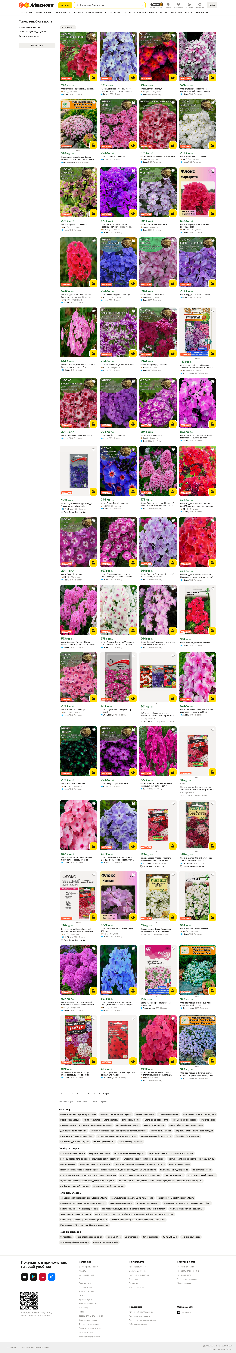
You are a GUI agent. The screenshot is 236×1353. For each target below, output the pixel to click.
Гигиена (82, 1279)
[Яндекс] (229, 1349)
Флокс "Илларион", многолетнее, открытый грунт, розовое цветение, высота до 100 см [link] (117, 575)
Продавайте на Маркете (139, 1316)
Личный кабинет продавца (141, 1312)
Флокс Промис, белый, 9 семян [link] (194, 928)
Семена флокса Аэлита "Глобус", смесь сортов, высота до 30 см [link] (75, 1073)
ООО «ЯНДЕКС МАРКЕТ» (221, 1346)
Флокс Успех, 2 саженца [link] (71, 574)
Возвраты (133, 1283)
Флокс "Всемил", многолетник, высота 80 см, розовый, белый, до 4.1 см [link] (158, 643)
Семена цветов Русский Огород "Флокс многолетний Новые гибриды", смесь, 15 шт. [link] (197, 366)
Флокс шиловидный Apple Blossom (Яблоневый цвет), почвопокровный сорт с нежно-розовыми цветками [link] (77, 158)
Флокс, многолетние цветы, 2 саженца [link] (158, 156)
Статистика (12, 1347)
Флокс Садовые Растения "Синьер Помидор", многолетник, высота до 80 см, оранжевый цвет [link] (197, 576)
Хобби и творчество (88, 1304)
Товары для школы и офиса (91, 1316)
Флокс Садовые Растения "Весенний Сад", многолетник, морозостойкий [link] (117, 643)
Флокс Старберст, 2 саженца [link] (73, 224)
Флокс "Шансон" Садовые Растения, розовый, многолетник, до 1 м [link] (157, 784)
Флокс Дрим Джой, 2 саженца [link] (114, 503)
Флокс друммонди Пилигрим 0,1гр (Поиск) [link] (116, 710)
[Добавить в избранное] (94, 35)
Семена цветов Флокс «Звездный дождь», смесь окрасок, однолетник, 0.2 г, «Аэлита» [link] (77, 930)
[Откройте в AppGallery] (42, 1280)
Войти (212, 5)
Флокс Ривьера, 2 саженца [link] (73, 783)
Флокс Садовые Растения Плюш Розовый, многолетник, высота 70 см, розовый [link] (78, 643)
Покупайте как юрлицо (139, 1275)
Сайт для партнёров (138, 1324)
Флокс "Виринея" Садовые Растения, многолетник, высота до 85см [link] (196, 710)
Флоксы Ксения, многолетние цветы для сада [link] (117, 929)
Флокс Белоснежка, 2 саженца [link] (193, 156)
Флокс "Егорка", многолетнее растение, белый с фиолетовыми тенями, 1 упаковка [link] (195, 90)
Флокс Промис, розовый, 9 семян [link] (195, 643)
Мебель (82, 1271)
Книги (81, 1312)
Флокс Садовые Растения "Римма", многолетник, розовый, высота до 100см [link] (156, 1073)
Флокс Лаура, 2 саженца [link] (151, 435)
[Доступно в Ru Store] (51, 1280)
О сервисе (133, 1279)
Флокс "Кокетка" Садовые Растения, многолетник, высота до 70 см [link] (196, 436)
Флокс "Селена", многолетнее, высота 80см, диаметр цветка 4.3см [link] (78, 366)
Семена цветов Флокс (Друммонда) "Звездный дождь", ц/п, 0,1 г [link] (196, 859)
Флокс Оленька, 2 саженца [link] (113, 156)
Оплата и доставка (137, 1271)
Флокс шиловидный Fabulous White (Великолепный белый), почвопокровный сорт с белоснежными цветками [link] (195, 1004)
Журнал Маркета (136, 1287)
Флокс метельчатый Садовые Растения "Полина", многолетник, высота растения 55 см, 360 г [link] (116, 225)
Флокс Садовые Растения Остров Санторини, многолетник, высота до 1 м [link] (117, 90)
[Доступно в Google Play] (33, 1280)
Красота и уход (85, 1299)
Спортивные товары (88, 1320)
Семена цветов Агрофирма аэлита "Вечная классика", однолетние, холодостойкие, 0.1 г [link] (156, 859)
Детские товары (86, 1332)
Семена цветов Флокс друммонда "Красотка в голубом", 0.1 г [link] (76, 505)
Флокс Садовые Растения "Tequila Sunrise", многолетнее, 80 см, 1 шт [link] (76, 295)
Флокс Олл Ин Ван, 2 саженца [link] (154, 224)
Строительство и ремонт (90, 1328)
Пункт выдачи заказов (187, 1279)
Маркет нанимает (185, 1283)
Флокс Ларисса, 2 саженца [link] (73, 709)
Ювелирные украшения (89, 1336)
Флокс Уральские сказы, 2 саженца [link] (76, 435)
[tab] (26, 12)
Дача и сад (83, 1308)
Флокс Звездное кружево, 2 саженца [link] (117, 365)
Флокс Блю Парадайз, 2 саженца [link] (115, 294)
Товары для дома (86, 1291)
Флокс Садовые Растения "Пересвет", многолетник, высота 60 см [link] (157, 575)
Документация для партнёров (142, 1320)
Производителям (184, 1275)
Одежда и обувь (86, 1287)
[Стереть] (142, 5)
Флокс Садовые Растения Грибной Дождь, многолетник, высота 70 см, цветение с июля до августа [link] (117, 858)
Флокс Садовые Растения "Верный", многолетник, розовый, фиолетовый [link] (77, 1003)
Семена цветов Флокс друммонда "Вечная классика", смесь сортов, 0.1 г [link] (197, 788)
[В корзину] (93, 78)
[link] (78, 1114)
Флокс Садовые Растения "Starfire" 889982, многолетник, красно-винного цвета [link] (197, 505)
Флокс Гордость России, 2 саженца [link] (195, 294)
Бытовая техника (86, 1275)
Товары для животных (89, 1324)
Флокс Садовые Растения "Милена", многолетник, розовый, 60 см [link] (77, 858)
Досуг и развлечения (88, 1267)
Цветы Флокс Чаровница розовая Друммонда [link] (155, 1004)
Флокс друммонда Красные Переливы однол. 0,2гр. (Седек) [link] (118, 1073)
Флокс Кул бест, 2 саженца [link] (113, 435)
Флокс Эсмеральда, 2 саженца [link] (154, 365)
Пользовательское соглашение (35, 1347)
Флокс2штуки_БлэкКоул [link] (151, 89)
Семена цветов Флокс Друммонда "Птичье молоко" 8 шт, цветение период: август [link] (156, 930)
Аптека (82, 1295)
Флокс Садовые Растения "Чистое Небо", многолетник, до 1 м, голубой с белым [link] (118, 1003)
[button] (68, 27)
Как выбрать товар (137, 1267)
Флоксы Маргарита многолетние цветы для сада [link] (195, 225)
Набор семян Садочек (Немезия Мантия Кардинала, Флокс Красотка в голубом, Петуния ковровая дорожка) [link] (157, 714)
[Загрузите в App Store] (24, 1280)
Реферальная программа (188, 1271)
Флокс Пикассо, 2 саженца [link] (152, 294)
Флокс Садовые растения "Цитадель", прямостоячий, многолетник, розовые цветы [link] (158, 504)
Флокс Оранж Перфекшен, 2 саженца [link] (77, 89)
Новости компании (185, 1267)
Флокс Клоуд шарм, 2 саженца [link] (114, 783)
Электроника (85, 1283)
